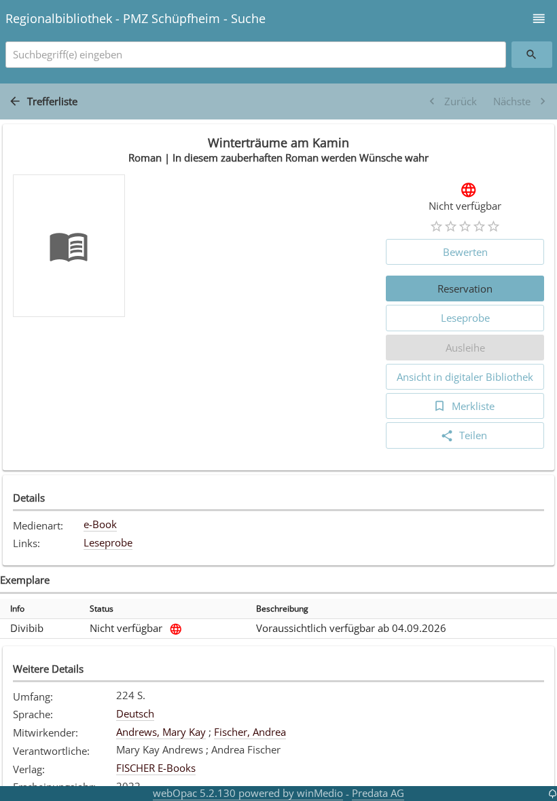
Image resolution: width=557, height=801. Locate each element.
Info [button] (17, 608)
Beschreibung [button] (282, 608)
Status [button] (101, 608)
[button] (539, 18)
